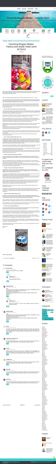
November (44, 333)
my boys (45, 149)
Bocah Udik (8, 369)
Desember (44, 331)
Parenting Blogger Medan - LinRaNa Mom (28, 18)
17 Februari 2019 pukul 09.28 (14, 277)
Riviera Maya (46, 462)
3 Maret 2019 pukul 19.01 (10, 370)
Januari (43, 330)
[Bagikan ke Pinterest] (37, 258)
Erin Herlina (47, 294)
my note (45, 150)
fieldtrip (45, 144)
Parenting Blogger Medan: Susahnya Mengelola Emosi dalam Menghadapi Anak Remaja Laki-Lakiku (47, 243)
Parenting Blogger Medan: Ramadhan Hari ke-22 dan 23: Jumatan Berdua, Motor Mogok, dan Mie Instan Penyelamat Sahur (47, 111)
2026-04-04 (51, 302)
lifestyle (45, 147)
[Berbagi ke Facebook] (36, 258)
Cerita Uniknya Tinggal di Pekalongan (48, 274)
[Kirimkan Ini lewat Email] (33, 258)
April (43, 340)
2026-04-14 (51, 293)
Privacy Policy (30, 8)
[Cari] (54, 8)
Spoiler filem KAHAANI (48, 224)
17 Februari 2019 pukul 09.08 (11, 269)
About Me (24, 8)
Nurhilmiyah (47, 290)
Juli (42, 326)
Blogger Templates (40, 462)
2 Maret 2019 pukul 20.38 (10, 360)
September (44, 335)
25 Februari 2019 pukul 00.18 (11, 327)
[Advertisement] (28, 3)
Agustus (43, 336)
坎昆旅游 (51, 462)
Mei (42, 339)
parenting (10, 40)
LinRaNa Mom (11, 276)
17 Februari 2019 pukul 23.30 (11, 287)
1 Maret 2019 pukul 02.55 (10, 339)
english (45, 143)
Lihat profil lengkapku (47, 182)
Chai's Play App (9, 254)
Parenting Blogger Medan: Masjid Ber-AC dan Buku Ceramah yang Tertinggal (49, 249)
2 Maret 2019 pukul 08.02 (10, 349)
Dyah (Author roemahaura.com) (12, 338)
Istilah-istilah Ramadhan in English (48, 254)
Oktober (43, 334)
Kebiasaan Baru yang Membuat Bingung (49, 104)
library (45, 146)
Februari (43, 329)
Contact (36, 8)
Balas (7, 272)
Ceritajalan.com (9, 359)
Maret (43, 328)
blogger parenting (9, 286)
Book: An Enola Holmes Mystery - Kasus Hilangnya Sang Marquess (49, 280)
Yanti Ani (7, 348)
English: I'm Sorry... (49, 258)
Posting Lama (37, 405)
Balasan (8, 274)
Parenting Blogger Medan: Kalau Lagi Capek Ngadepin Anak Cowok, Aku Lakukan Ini (49, 236)
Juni (43, 352)
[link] (21, 72)
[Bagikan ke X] (34, 258)
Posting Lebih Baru (6, 405)
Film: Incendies (49, 443)
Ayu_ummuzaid (9, 268)
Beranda (19, 8)
